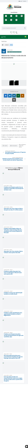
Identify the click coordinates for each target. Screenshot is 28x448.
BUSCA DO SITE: (5, 25)
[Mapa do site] (11, 20)
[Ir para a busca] (8, 23)
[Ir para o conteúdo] (20, 20)
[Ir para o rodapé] (11, 23)
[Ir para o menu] (5, 23)
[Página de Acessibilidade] (16, 20)
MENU (4, 36)
